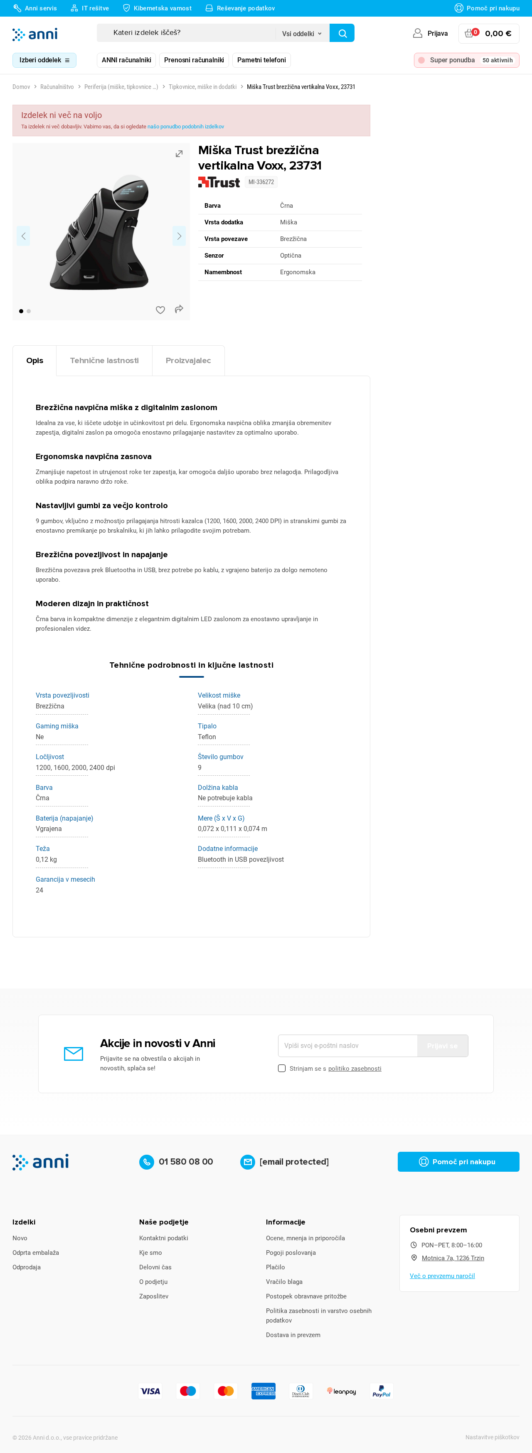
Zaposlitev (153, 1296)
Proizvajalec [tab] (188, 360)
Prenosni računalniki (194, 60)
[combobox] (303, 31)
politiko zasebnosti (355, 1068)
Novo (19, 1238)
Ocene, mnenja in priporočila (305, 1238)
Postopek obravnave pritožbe (306, 1296)
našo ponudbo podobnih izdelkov (186, 126)
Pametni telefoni (261, 60)
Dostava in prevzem (293, 1335)
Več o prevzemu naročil (442, 1276)
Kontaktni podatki (163, 1238)
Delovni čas (155, 1267)
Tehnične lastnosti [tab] (104, 360)
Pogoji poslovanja (291, 1252)
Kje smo (150, 1252)
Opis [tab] (34, 360)
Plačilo (275, 1267)
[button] (21, 311)
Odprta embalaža (35, 1252)
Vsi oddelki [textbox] (298, 34)
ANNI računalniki (126, 60)
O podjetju (153, 1282)
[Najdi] (342, 33)
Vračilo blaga (284, 1282)
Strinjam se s (336, 1068)
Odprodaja (26, 1267)
